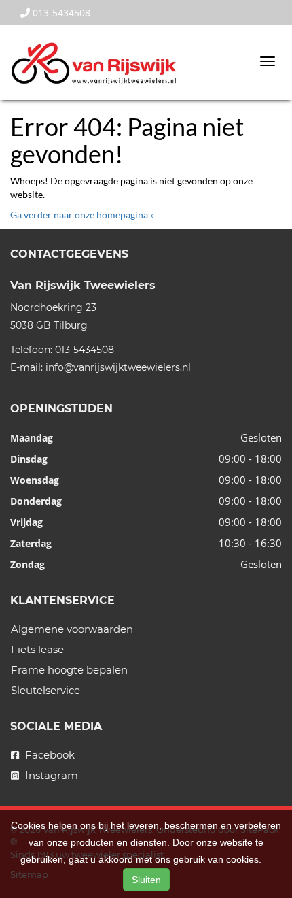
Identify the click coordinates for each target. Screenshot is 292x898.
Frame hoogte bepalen (69, 669)
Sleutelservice (45, 690)
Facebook (48, 754)
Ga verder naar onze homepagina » (82, 214)
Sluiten (146, 879)
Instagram (50, 775)
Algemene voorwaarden (72, 628)
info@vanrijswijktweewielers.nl (118, 367)
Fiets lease (37, 649)
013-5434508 (60, 12)
